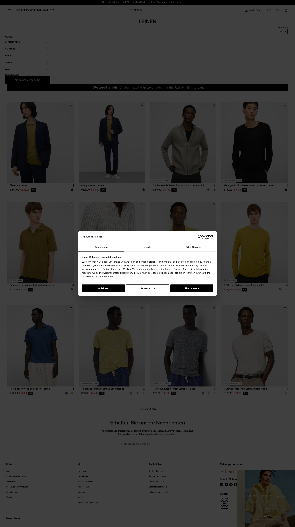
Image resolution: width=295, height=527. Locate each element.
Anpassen (145, 288)
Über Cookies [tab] (193, 247)
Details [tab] (147, 247)
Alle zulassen (192, 288)
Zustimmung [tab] (101, 247)
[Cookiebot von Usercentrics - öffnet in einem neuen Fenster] (199, 237)
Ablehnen (103, 288)
